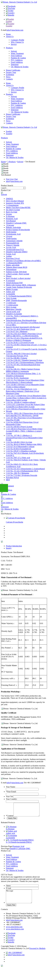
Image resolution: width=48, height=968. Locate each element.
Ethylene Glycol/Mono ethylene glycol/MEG (23, 261)
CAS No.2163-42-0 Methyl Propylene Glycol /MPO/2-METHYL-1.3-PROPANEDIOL (24, 335)
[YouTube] (10, 8)
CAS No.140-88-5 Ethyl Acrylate (19, 442)
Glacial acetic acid (13, 311)
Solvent (14, 51)
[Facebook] (11, 6)
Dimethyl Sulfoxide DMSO (16, 252)
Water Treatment (17, 53)
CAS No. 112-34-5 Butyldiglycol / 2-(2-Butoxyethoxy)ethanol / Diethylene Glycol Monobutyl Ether (22, 391)
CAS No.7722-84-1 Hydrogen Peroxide (21, 475)
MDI (8, 480)
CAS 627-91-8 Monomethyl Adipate (20, 447)
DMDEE (9, 199)
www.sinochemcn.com (15, 929)
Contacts (9, 79)
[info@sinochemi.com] (15, 955)
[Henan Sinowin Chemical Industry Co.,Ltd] (19, 2)
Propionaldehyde (12, 243)
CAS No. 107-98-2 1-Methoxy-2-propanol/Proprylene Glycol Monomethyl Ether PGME (24, 437)
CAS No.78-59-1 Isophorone (17, 378)
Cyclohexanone (12, 305)
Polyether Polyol (12, 477)
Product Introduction (14, 546)
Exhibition (10, 75)
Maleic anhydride (12, 265)
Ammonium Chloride (14, 241)
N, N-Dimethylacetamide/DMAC (19, 296)
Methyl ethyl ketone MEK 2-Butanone (21, 285)
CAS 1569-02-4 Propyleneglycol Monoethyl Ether (25, 409)
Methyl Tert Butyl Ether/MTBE (18, 207)
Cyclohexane (11, 303)
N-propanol (10, 281)
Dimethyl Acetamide (14, 314)
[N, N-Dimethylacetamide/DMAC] (20, 840)
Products (9, 48)
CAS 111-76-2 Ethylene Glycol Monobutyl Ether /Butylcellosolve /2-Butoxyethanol (25, 381)
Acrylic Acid (11, 247)
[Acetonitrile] (11, 835)
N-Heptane (10, 216)
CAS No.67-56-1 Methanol (16, 331)
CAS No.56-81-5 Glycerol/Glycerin (20, 342)
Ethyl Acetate (11, 307)
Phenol (8, 276)
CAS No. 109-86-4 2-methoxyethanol (20, 402)
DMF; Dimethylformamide (16, 300)
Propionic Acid (12, 219)
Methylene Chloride (13, 309)
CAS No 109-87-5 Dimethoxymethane (21, 451)
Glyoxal (9, 236)
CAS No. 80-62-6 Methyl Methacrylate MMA (24, 444)
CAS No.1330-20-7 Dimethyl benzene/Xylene (24, 360)
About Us (10, 36)
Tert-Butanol (11, 221)
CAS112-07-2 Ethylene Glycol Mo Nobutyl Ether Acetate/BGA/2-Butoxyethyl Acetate (25, 405)
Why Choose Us (17, 42)
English (9, 131)
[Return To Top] (2, 966)
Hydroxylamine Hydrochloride (18, 230)
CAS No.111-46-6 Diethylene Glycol (20, 329)
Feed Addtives (16, 56)
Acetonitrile (10, 294)
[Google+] (10, 13)
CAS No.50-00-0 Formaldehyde (18, 449)
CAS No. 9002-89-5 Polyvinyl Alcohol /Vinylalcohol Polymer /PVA (21, 355)
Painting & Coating (18, 58)
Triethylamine (11, 238)
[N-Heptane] (11, 827)
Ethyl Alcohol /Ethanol (15, 201)
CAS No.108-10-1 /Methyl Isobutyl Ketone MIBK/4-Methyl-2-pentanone (23, 370)
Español (9, 134)
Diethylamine (11, 232)
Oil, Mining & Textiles (19, 67)
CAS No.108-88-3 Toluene (16, 358)
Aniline (9, 256)
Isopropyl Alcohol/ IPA (15, 203)
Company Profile (17, 40)
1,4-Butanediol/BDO (14, 263)
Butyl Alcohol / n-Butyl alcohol (18, 278)
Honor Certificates (13, 70)
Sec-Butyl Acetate (13, 210)
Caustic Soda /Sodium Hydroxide (19, 287)
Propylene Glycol (13, 258)
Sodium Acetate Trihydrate (16, 272)
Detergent (14, 64)
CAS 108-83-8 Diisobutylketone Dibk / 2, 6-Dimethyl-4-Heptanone (23, 374)
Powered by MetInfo (37, 948)
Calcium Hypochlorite (14, 522)
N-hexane (10, 225)
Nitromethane (11, 269)
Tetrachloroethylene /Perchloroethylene (21, 320)
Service (14, 44)
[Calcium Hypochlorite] (15, 518)
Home (8, 34)
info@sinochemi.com (15, 30)
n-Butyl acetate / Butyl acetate (17, 274)
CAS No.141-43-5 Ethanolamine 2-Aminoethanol (25, 469)
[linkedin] (10, 15)
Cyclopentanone (12, 205)
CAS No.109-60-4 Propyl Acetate (19, 427)
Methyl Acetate (12, 289)
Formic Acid (11, 254)
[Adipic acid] (11, 831)
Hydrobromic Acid (13, 234)
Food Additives (17, 62)
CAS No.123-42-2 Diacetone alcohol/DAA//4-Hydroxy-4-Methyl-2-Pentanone (24, 339)
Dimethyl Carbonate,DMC (16, 223)
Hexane (9, 411)
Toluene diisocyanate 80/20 (16, 267)
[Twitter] (9, 11)
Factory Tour (11, 72)
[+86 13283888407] (14, 953)
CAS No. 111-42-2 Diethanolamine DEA (22, 471)
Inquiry (9, 548)
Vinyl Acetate (11, 298)
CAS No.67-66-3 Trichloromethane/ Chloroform (25, 362)
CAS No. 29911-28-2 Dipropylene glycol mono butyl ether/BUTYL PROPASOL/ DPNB (24, 414)
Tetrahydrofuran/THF (14, 283)
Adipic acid (10, 292)
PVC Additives (17, 60)
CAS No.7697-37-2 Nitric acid (18, 458)
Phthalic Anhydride (13, 227)
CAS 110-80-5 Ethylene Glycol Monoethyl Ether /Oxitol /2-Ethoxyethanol (25, 386)
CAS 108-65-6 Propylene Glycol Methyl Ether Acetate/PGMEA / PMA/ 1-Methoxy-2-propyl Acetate (24, 431)
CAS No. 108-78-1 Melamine (17, 473)
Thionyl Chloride (12, 245)
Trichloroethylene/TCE (15, 250)
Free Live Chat (12, 179)
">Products (11, 162)
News (8, 77)
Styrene (9, 214)
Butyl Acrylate (11, 212)
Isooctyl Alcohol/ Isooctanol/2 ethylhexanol (23, 327)
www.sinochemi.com (14, 927)
